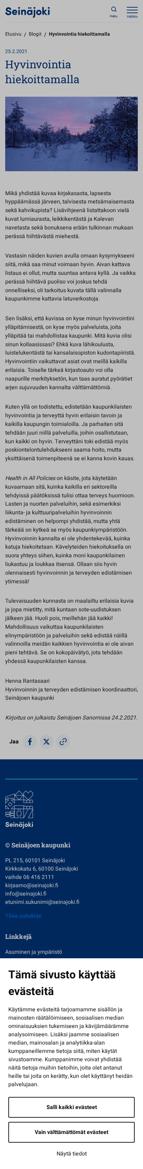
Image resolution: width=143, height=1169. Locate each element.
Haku (114, 16)
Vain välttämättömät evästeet (71, 1132)
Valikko (132, 16)
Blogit (35, 34)
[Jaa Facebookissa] (30, 742)
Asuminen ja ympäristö (33, 952)
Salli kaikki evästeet (72, 1107)
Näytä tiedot (72, 1154)
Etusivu (13, 34)
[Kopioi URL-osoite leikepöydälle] (63, 742)
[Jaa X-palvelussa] (46, 742)
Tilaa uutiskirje (23, 916)
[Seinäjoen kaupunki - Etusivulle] (27, 12)
